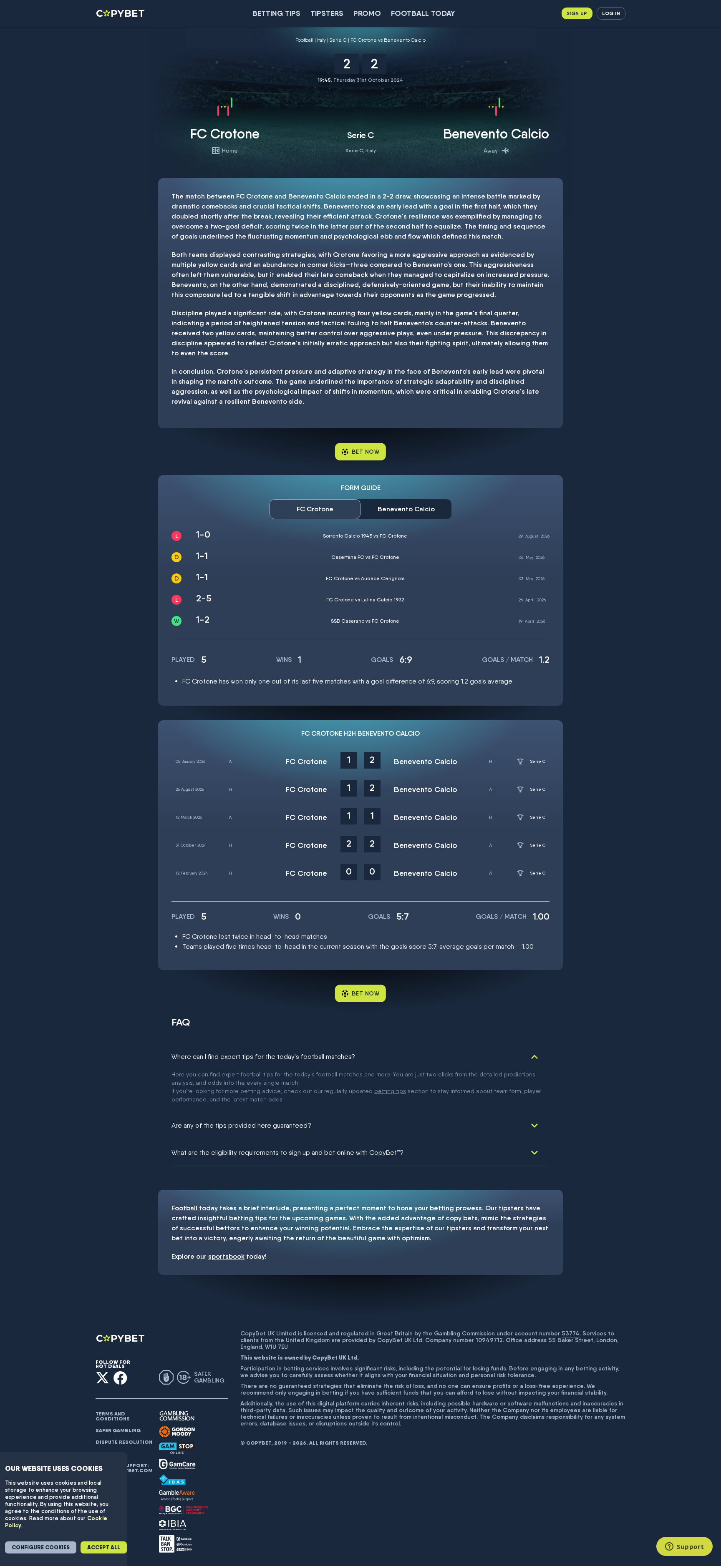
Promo (367, 13)
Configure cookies (41, 1547)
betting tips (390, 1091)
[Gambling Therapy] (177, 1432)
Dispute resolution (124, 1442)
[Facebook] (120, 1378)
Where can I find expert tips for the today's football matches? (263, 1057)
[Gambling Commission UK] (177, 1416)
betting (442, 1208)
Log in (611, 13)
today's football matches (329, 1074)
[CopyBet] (121, 13)
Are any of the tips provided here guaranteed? (241, 1125)
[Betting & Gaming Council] (183, 1510)
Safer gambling (118, 1430)
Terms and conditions (113, 1416)
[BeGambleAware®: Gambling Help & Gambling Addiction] (177, 1495)
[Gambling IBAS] (172, 1479)
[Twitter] (102, 1378)
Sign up (577, 13)
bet (177, 1238)
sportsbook (226, 1256)
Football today (423, 13)
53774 (571, 1333)
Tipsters (326, 13)
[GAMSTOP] (177, 1448)
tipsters (511, 1208)
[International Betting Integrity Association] (173, 1525)
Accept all (103, 1547)
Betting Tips (276, 13)
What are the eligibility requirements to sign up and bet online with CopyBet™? (287, 1152)
